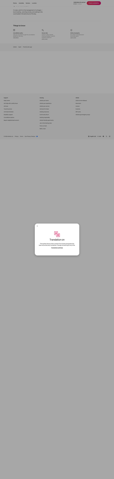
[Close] (37, 226)
